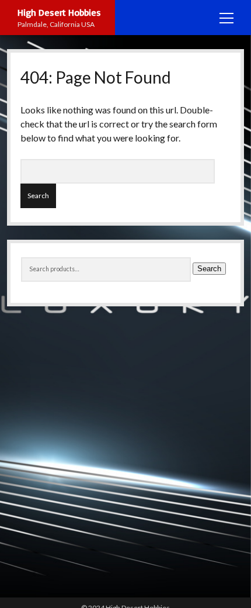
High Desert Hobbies (59, 12)
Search (209, 268)
